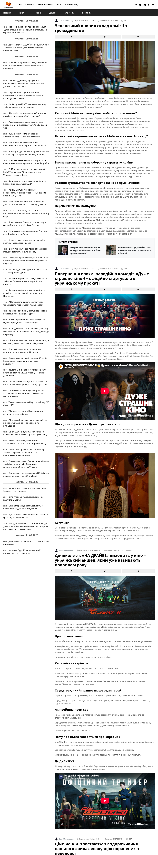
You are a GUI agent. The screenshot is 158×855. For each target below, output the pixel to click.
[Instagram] (140, 4)
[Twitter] (153, 4)
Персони (37, 12)
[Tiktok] (145, 4)
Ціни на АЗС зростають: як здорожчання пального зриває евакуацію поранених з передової (25, 65)
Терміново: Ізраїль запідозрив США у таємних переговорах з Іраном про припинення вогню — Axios (23, 452)
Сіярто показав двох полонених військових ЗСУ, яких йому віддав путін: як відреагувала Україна (23, 95)
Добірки (53, 12)
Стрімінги (69, 12)
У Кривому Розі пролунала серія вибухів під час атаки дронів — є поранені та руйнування (25, 423)
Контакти (86, 12)
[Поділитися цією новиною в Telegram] (138, 36)
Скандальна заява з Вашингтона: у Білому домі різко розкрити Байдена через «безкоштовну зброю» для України (26, 464)
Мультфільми (45, 4)
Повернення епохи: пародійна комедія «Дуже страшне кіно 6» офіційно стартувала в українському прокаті (25, 29)
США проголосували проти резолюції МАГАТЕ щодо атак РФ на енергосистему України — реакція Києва (24, 172)
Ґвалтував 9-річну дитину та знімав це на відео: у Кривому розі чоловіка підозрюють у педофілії (25, 260)
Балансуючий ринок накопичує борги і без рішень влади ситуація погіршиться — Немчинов (24, 293)
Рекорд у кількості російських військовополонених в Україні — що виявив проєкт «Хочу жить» (24, 192)
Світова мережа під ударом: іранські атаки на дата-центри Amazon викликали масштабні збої (23, 393)
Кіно (19, 4)
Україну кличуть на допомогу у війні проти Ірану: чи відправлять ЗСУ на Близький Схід (25, 125)
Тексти (22, 12)
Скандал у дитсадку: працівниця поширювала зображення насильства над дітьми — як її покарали (23, 83)
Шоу (59, 4)
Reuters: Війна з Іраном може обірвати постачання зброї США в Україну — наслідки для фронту (24, 372)
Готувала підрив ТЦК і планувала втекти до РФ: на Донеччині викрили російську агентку (25, 281)
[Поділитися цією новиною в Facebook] (71, 36)
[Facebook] (149, 4)
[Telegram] (136, 4)
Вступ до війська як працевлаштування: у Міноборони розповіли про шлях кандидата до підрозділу (26, 331)
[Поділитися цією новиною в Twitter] (104, 36)
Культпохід (71, 4)
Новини (7, 12)
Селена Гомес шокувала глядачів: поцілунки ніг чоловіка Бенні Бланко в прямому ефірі (26, 213)
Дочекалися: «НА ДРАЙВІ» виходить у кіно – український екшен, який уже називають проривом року (26, 47)
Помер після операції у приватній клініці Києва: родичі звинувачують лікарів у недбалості (25, 361)
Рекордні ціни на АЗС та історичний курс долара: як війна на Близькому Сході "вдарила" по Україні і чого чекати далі (26, 526)
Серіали (29, 4)
